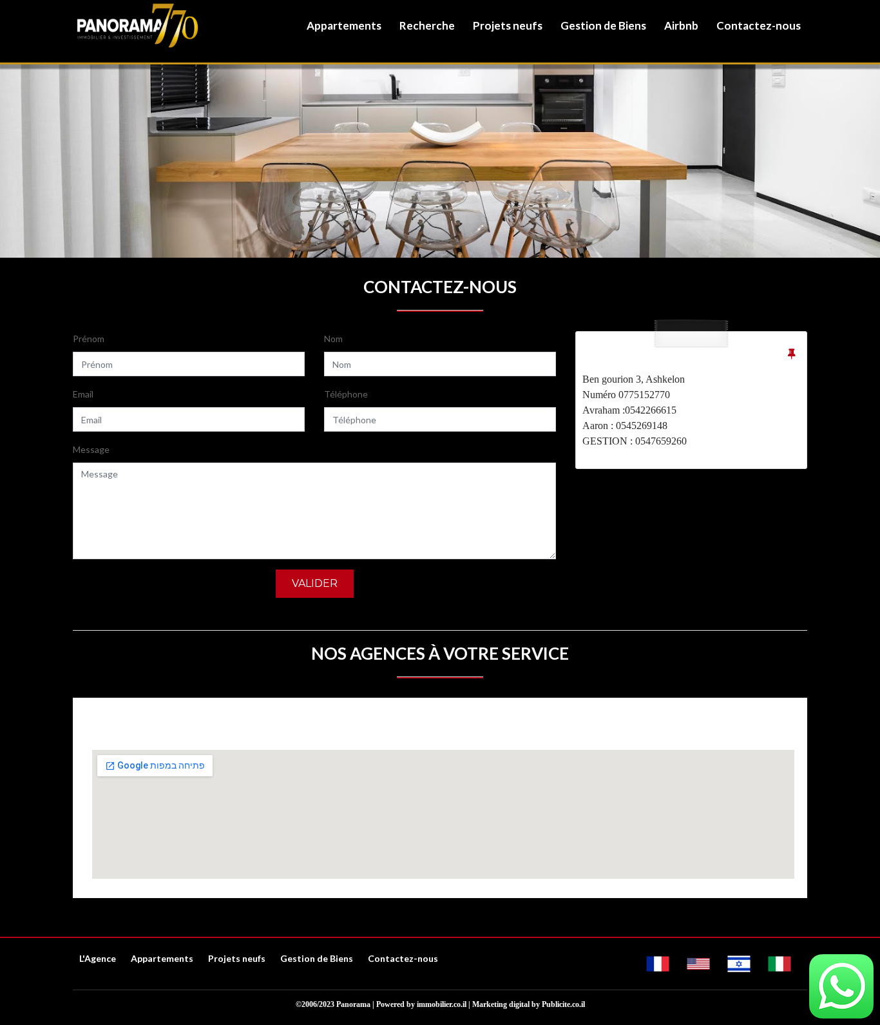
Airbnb (681, 25)
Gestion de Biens (603, 25)
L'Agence (97, 958)
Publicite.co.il (563, 1004)
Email (83, 393)
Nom (333, 338)
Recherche (427, 25)
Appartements (344, 25)
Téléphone (346, 393)
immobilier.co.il (441, 1004)
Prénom (88, 338)
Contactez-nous (758, 25)
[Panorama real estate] (137, 26)
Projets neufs (507, 25)
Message (91, 449)
